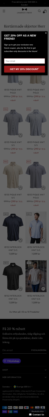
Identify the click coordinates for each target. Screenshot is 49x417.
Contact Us (37, 414)
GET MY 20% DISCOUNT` (24, 69)
